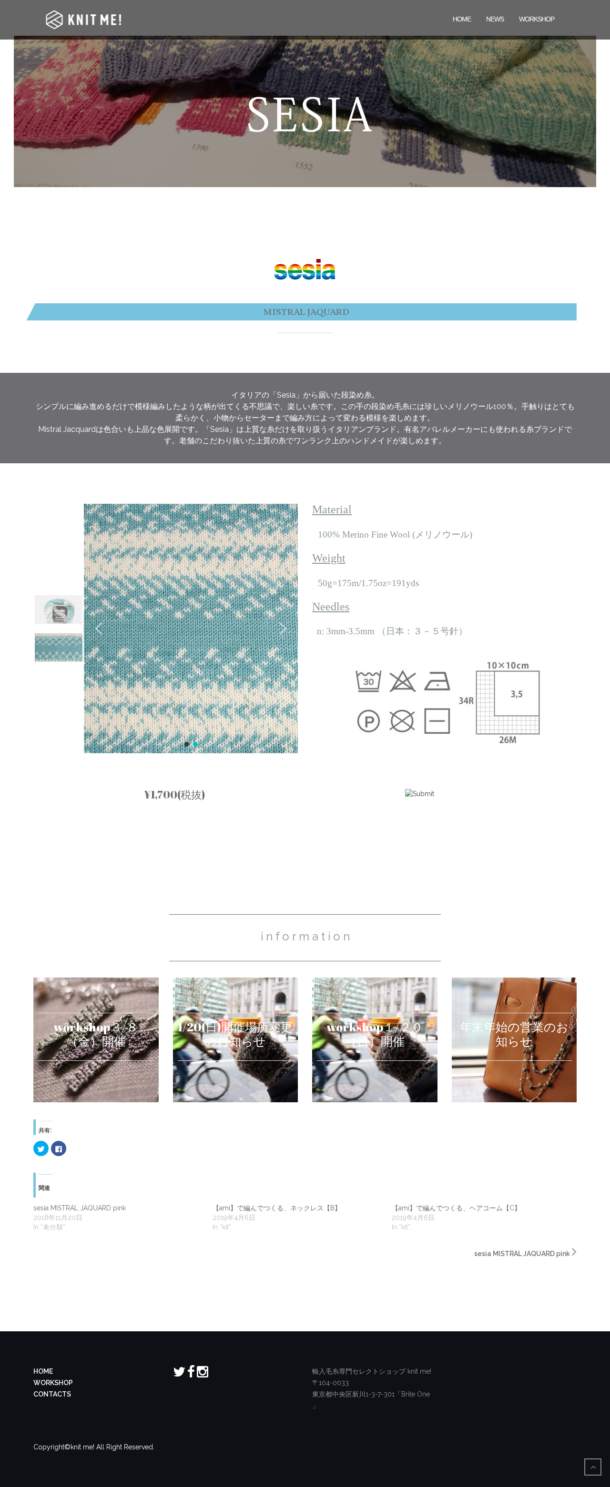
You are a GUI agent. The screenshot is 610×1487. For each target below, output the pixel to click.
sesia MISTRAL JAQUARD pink (79, 1208)
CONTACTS (52, 1394)
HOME (462, 18)
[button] (98, 628)
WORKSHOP (53, 1383)
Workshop (536, 18)
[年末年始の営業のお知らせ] (514, 1040)
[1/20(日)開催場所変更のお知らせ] (235, 1040)
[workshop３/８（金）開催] (96, 1040)
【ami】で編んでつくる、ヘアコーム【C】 (456, 1208)
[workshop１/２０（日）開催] (374, 1040)
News (495, 18)
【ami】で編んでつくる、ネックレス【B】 (277, 1208)
